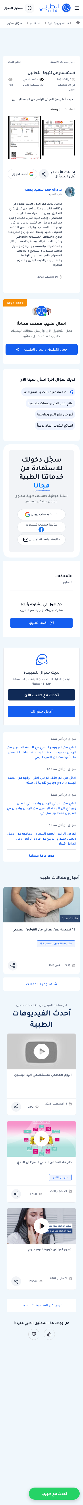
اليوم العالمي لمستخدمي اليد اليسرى (43, 1075)
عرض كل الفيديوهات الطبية (41, 1305)
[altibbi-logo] (54, 8)
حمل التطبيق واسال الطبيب (45, 349)
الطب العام (36, 23)
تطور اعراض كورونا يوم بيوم (50, 1249)
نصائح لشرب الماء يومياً (55, 425)
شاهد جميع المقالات (41, 983)
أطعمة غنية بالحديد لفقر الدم (45, 392)
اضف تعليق (38, 623)
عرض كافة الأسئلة (41, 855)
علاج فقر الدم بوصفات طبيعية (50, 403)
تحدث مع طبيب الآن (41, 695)
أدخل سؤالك (41, 711)
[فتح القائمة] (75, 8)
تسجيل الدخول (13, 8)
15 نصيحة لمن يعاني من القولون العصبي (43, 929)
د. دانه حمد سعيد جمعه (43, 189)
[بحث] (29, 8)
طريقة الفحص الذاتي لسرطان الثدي (44, 1162)
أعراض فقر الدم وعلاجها (55, 414)
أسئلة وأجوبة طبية (58, 23)
